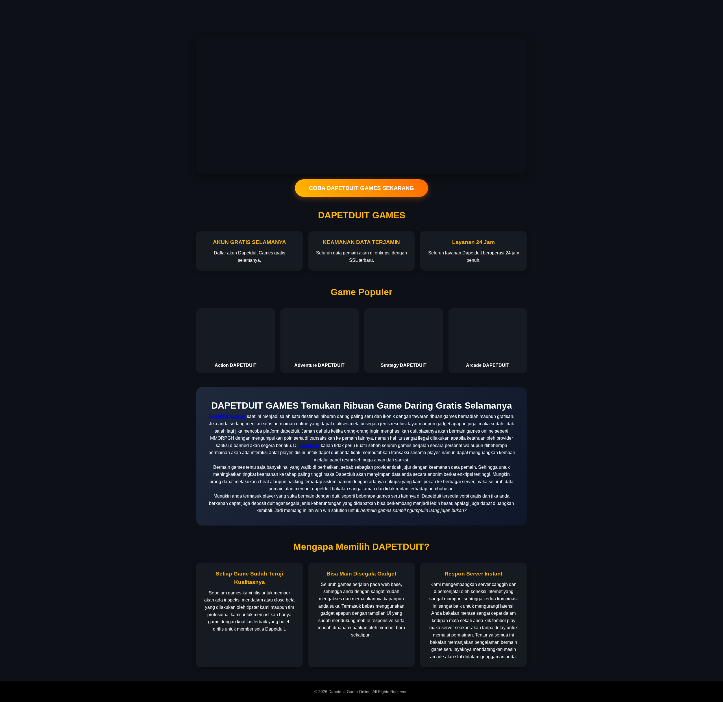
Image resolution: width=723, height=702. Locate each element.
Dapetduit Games (227, 416)
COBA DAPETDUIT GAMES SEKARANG (361, 188)
